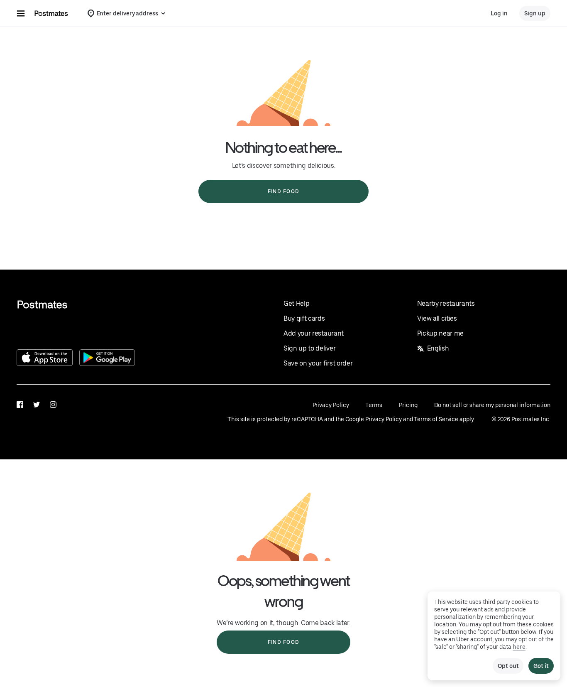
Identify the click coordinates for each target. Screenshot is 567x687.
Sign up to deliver (309, 348)
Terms (373, 405)
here (519, 646)
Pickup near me (440, 333)
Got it (541, 665)
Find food (283, 191)
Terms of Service (436, 419)
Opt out (508, 665)
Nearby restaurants (446, 303)
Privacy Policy (331, 405)
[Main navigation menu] (21, 13)
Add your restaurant (314, 333)
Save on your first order (318, 363)
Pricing (408, 405)
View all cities (437, 318)
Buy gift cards (304, 318)
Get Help (296, 303)
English (438, 348)
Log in (499, 13)
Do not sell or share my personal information (492, 405)
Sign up (534, 13)
